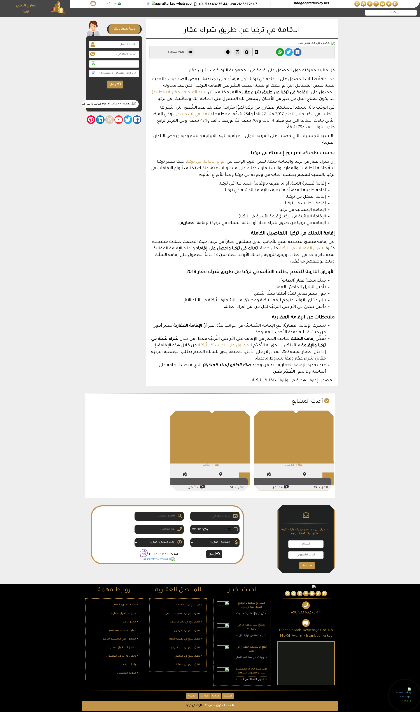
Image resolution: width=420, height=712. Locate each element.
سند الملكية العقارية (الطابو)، (178, 92)
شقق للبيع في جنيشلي (187, 656)
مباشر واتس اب (92, 104)
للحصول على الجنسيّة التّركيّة (225, 345)
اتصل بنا (191, 696)
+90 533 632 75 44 (163, 555)
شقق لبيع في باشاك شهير (185, 622)
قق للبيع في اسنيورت (188, 605)
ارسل (113, 84)
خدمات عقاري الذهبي (124, 605)
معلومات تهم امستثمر (123, 630)
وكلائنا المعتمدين (126, 673)
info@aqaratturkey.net (311, 3)
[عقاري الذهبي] (294, 436)
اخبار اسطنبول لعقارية (124, 613)
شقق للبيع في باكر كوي (187, 630)
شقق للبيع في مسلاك (188, 664)
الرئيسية (228, 696)
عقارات (204, 696)
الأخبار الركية (130, 622)
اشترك (306, 565)
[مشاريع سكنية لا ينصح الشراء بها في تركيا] (223, 608)
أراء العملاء (130, 664)
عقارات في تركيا (195, 705)
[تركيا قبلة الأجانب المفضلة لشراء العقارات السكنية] (223, 673)
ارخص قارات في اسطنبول (121, 656)
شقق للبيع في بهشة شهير (185, 639)
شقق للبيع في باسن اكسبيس (183, 613)
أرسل (212, 554)
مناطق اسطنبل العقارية (122, 647)
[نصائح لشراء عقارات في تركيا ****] (223, 630)
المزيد (322, 488)
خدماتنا (215, 696)
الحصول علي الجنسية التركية (120, 639)
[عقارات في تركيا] (395, 4)
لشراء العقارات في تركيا (302, 248)
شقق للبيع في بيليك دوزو (186, 647)
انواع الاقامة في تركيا (207, 162)
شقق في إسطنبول (193, 114)
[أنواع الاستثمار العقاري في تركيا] (223, 651)
